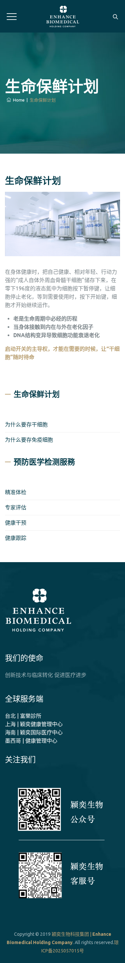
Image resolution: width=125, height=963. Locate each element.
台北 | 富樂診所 (23, 716)
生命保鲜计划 (37, 394)
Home (18, 100)
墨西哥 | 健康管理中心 (31, 741)
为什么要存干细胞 (26, 424)
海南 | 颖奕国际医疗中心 (34, 732)
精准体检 (15, 492)
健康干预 (15, 523)
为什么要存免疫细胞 (29, 440)
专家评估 (15, 507)
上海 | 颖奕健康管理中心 (34, 724)
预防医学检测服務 (44, 462)
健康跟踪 (15, 538)
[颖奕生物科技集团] (62, 16)
